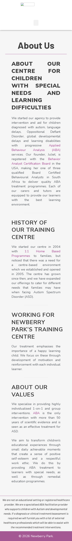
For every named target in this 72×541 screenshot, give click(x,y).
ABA (36, 413)
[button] (36, 23)
